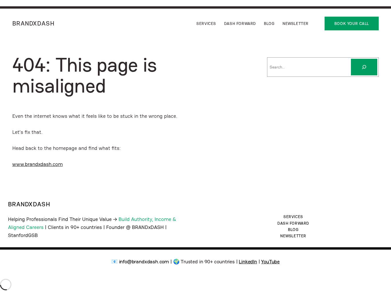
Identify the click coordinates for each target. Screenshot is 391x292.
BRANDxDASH (33, 23)
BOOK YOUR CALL (351, 23)
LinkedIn (248, 261)
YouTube (270, 261)
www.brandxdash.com (37, 164)
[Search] (364, 67)
